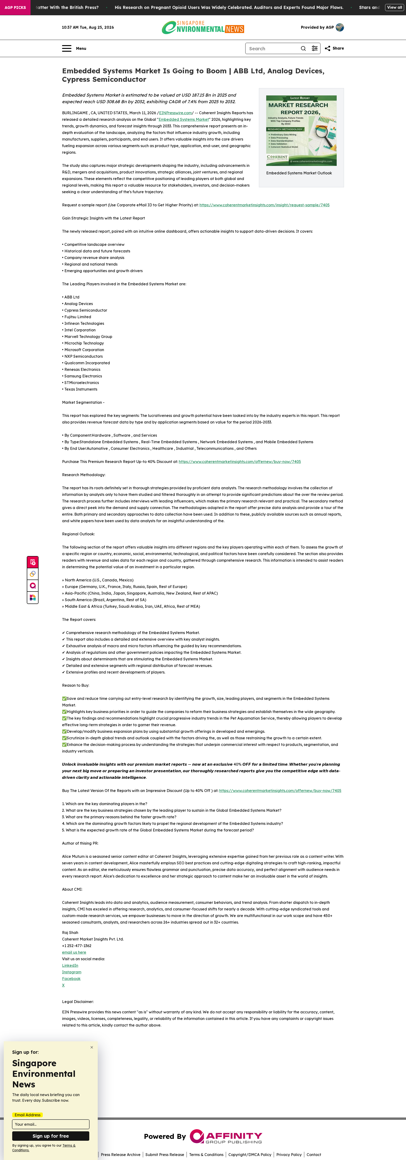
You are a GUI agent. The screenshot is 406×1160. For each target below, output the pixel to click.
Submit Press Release (164, 1154)
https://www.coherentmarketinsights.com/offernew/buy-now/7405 (240, 461)
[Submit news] (32, 562)
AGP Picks (15, 7)
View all (394, 7)
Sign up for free (51, 1136)
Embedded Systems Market (184, 119)
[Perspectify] (32, 574)
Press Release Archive (121, 1154)
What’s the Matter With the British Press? (54, 7)
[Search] (303, 48)
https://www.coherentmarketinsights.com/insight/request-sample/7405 (264, 205)
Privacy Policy (289, 1154)
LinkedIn (70, 965)
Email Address (27, 1115)
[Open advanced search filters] (314, 48)
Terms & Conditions (206, 1154)
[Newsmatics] (32, 598)
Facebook (71, 978)
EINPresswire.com (175, 112)
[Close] (92, 1047)
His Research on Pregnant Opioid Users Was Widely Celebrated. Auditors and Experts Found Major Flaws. (229, 7)
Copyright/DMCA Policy (249, 1154)
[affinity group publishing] (32, 586)
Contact (314, 1154)
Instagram (71, 972)
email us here (74, 952)
